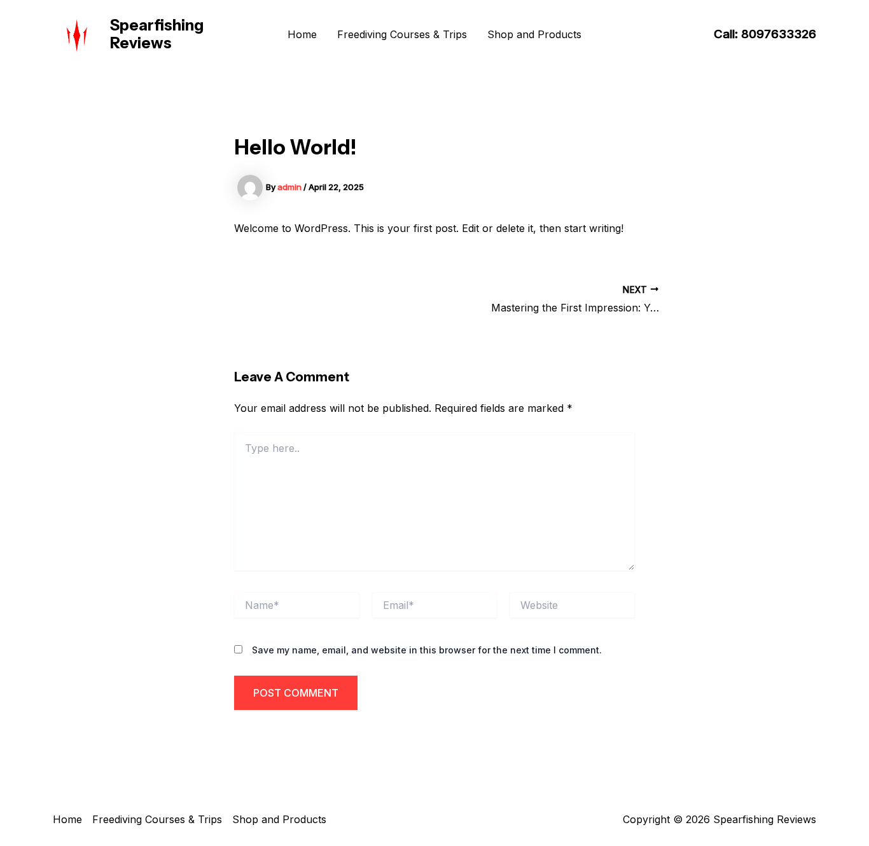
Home (302, 34)
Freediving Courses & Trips (402, 34)
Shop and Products (534, 34)
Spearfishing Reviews (157, 34)
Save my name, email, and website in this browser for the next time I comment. (427, 650)
